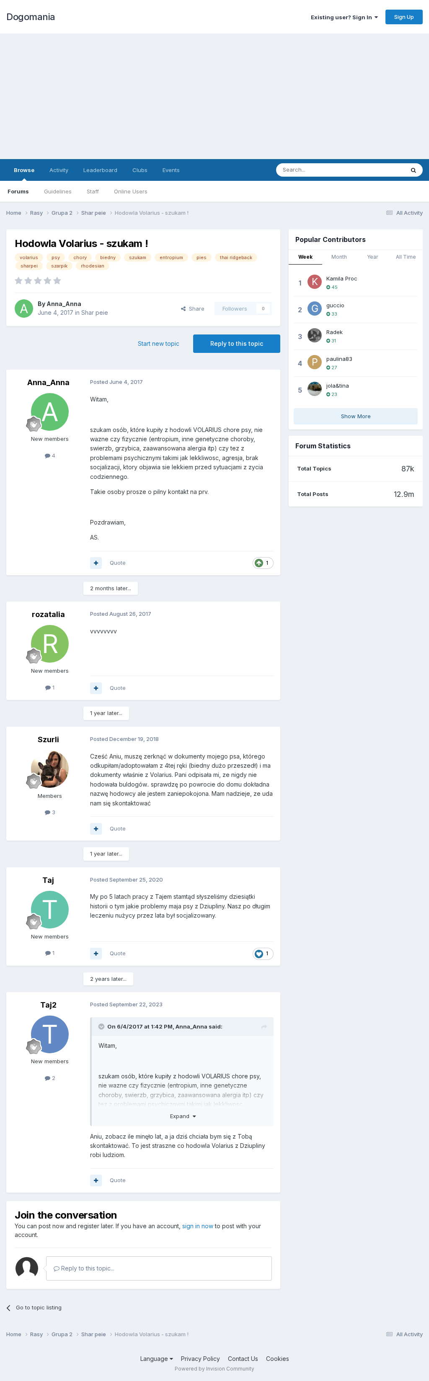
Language (155, 1358)
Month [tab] (339, 257)
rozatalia (48, 614)
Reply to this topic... (86, 1268)
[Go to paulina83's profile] (315, 362)
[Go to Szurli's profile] (50, 769)
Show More (356, 416)
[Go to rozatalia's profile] (50, 644)
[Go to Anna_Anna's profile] (24, 308)
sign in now (197, 1225)
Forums (18, 191)
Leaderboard (100, 170)
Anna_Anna (64, 303)
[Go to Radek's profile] (315, 335)
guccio (335, 305)
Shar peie (94, 312)
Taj (48, 880)
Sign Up (404, 16)
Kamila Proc (341, 278)
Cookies (277, 1358)
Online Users (130, 191)
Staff (93, 191)
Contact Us (243, 1358)
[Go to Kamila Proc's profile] (315, 282)
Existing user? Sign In (343, 17)
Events (171, 170)
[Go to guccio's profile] (315, 308)
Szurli (48, 739)
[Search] (413, 170)
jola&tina (337, 385)
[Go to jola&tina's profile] (315, 389)
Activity (58, 170)
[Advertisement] (214, 96)
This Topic (380, 170)
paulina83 (339, 358)
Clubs (139, 170)
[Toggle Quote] (102, 1026)
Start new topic (158, 343)
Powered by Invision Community (214, 1369)
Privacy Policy (200, 1358)
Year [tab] (372, 257)
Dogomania (30, 16)
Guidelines (58, 191)
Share (195, 308)
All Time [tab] (406, 257)
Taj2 (48, 1004)
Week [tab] (305, 257)
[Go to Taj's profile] (50, 909)
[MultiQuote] (96, 563)
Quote (118, 562)
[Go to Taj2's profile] (50, 1034)
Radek (334, 332)
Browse (24, 170)
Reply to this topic (236, 343)
